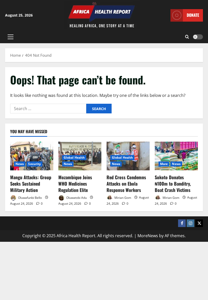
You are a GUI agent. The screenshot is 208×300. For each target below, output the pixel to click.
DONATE (193, 15)
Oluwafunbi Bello (29, 197)
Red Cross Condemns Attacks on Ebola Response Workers (126, 183)
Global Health (74, 157)
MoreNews (147, 235)
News (19, 164)
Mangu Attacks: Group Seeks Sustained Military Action (30, 183)
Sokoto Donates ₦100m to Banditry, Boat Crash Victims (173, 183)
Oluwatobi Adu (76, 197)
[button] (10, 37)
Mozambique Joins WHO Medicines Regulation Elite (75, 183)
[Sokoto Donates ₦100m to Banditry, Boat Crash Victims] (176, 156)
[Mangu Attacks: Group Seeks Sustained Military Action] (31, 156)
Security (34, 164)
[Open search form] (187, 37)
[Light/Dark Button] (198, 36)
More (164, 164)
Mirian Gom (122, 197)
